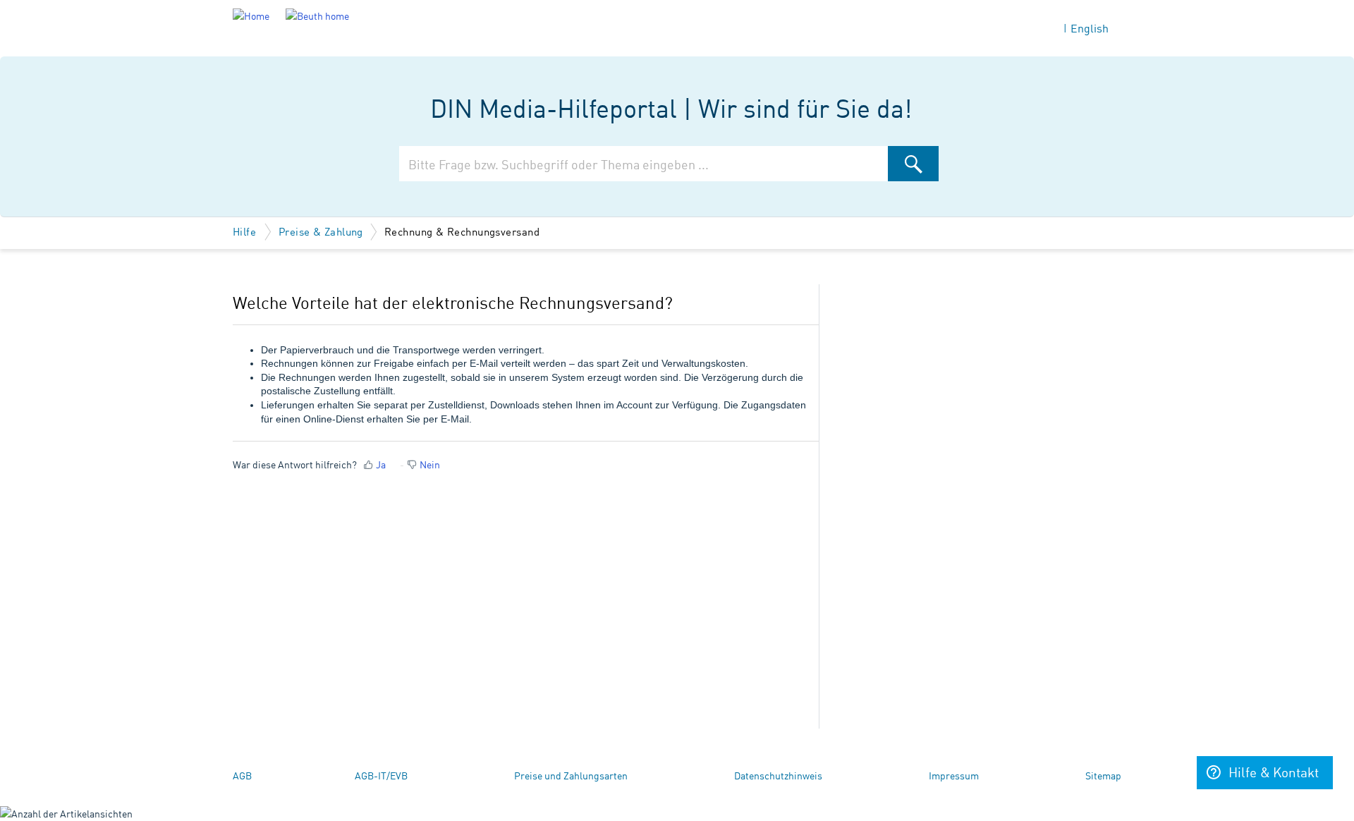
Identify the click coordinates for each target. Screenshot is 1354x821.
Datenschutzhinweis (778, 775)
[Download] (651, 225)
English (1090, 27)
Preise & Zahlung (321, 231)
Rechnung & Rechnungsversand (461, 231)
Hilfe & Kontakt (1273, 771)
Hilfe (246, 231)
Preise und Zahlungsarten (571, 775)
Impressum (954, 775)
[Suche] (913, 163)
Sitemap (1103, 775)
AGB (242, 775)
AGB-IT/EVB (381, 775)
